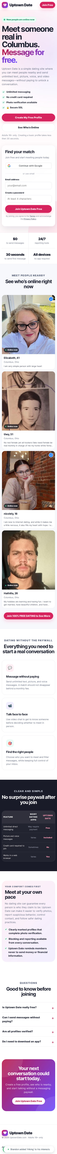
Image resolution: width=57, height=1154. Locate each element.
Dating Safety (17, 1147)
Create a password (14, 193)
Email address (12, 179)
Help (28, 1147)
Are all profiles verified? (17, 1031)
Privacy (37, 1147)
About (5, 1147)
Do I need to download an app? (21, 1041)
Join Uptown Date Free (28, 208)
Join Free (47, 4)
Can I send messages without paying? (21, 1019)
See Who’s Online (28, 127)
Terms (32, 216)
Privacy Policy (30, 219)
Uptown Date (20, 5)
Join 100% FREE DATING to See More (28, 615)
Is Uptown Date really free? (19, 1007)
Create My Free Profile (28, 117)
